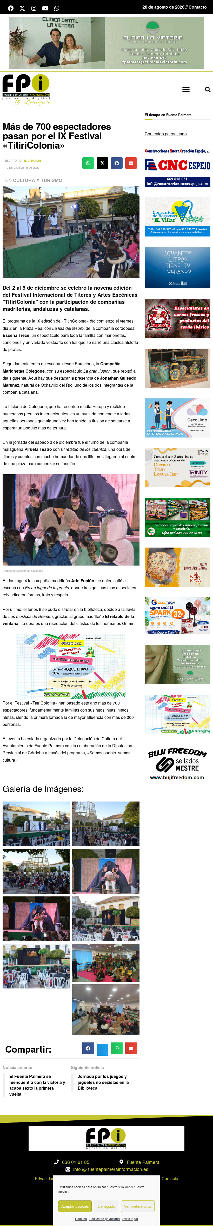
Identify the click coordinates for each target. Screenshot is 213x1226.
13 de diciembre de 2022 (22, 167)
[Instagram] (33, 8)
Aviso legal (130, 1218)
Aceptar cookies (75, 1206)
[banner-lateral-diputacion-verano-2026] (177, 267)
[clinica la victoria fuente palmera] (177, 664)
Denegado (106, 1206)
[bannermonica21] (177, 417)
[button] (186, 90)
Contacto (170, 1178)
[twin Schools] (177, 467)
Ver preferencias (138, 1206)
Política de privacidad (104, 1218)
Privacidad (45, 1178)
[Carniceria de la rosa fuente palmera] (177, 318)
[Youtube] (45, 8)
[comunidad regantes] (177, 216)
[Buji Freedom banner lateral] (177, 763)
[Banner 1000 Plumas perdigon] (177, 368)
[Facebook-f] (11, 8)
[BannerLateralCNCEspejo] (177, 166)
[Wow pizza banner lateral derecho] (177, 567)
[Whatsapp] (56, 8)
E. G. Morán (32, 160)
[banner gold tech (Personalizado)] (177, 615)
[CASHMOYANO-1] (177, 517)
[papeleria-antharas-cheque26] (70, 666)
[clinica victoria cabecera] (106, 42)
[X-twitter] (22, 8)
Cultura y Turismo (37, 180)
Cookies (81, 1218)
